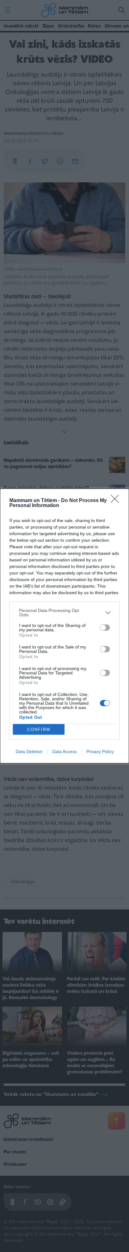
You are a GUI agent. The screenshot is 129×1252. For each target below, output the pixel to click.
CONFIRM (38, 729)
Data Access (64, 751)
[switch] (105, 627)
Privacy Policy (100, 751)
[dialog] (64, 626)
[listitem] (64, 612)
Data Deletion (29, 751)
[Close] (117, 501)
